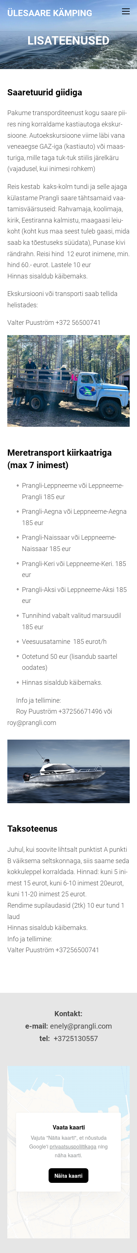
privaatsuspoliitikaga (73, 1146)
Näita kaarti (68, 1175)
